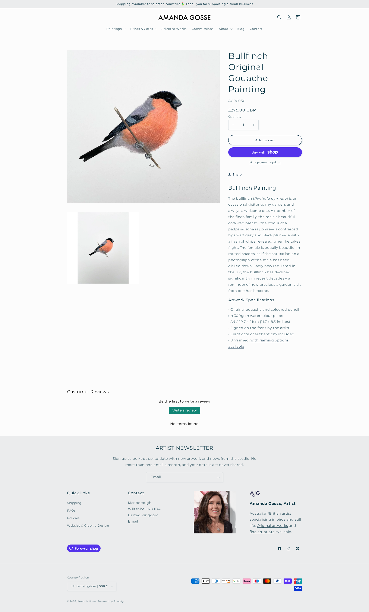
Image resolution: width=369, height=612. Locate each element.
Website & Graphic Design (88, 525)
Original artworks (272, 526)
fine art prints (262, 532)
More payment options (265, 162)
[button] (115, 28)
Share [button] (237, 174)
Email (133, 521)
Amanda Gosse (87, 601)
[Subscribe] (218, 477)
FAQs (71, 510)
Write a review (184, 410)
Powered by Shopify (111, 601)
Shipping (74, 503)
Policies (73, 518)
